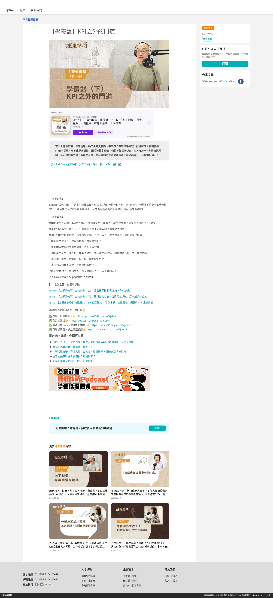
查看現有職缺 (88, 575)
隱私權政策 (7, 595)
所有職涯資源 (30, 19)
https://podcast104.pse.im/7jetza (96, 316)
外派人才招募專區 (132, 585)
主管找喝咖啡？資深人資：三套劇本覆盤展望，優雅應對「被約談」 (90, 351)
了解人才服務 (88, 580)
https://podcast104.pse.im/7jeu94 (89, 320)
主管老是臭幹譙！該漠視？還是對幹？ (74, 356)
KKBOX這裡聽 (88, 164)
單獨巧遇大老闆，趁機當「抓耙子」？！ (75, 347)
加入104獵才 (171, 580)
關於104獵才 (171, 575)
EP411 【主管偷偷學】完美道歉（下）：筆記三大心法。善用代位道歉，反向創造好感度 (98, 296)
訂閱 (225, 63)
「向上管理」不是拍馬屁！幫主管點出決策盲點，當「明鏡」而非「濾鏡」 (94, 342)
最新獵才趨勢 (129, 580)
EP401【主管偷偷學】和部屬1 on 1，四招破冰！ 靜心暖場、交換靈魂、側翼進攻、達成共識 (101, 302)
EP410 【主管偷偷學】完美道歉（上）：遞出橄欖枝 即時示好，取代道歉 (89, 290)
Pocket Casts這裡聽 (63, 164)
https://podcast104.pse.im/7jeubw (111, 325)
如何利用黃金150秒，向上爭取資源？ (74, 361)
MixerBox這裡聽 (110, 164)
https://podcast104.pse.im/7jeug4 (107, 329)
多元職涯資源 (88, 585)
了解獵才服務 (129, 575)
